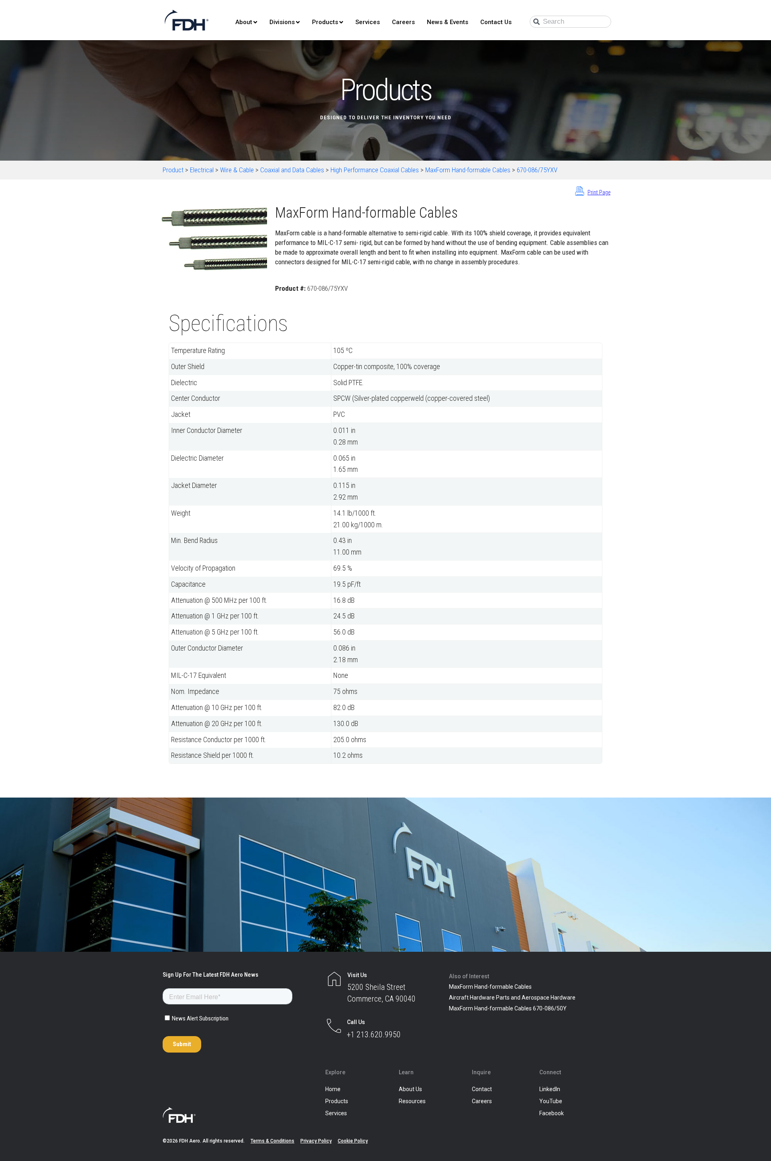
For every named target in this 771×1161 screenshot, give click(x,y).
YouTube (550, 1101)
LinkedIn (549, 1089)
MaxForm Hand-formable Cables (467, 170)
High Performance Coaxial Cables (374, 170)
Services (367, 22)
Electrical (202, 170)
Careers (403, 22)
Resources (412, 1101)
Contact (482, 1089)
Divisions (282, 22)
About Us (410, 1089)
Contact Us (496, 22)
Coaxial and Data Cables (292, 170)
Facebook (551, 1113)
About (243, 22)
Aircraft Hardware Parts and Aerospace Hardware (512, 997)
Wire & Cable (237, 170)
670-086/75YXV (537, 170)
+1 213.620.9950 (374, 1034)
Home (333, 1089)
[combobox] (570, 22)
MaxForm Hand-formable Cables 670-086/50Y (508, 1008)
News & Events (447, 22)
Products (325, 22)
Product (173, 170)
